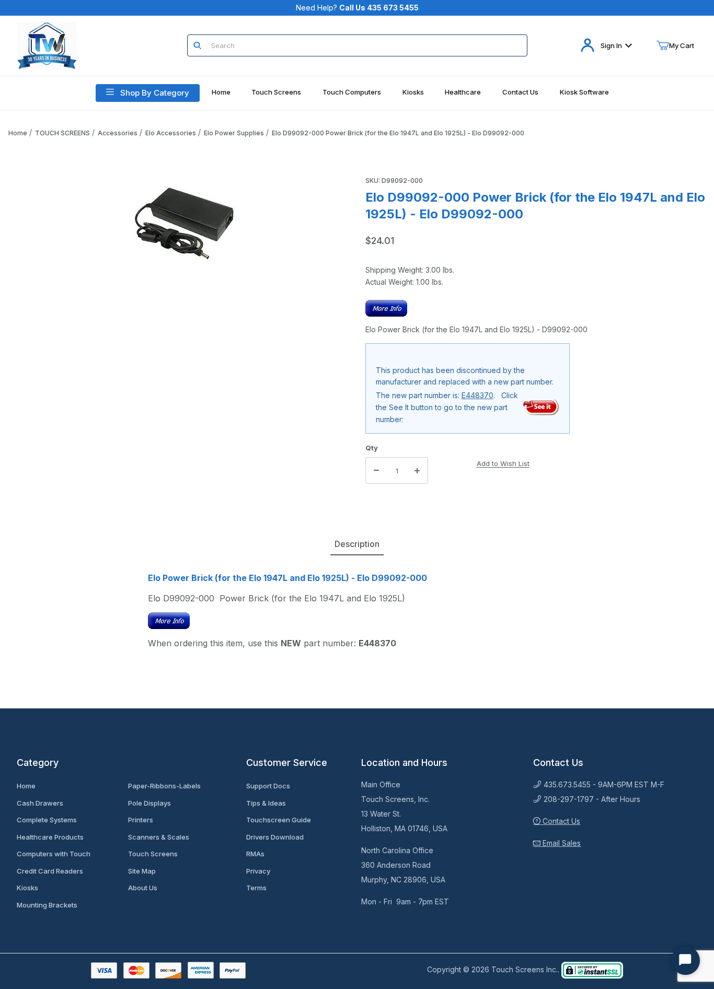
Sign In (611, 45)
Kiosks (27, 887)
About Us (142, 887)
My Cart (681, 45)
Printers (140, 820)
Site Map (142, 871)
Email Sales (560, 843)
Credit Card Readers (50, 871)
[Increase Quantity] (417, 471)
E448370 (477, 395)
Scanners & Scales (158, 837)
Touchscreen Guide (278, 820)
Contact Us (560, 821)
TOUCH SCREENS (62, 133)
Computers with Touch (53, 854)
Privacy (258, 871)
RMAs (255, 854)
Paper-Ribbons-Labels (164, 786)
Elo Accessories (170, 133)
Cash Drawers (40, 803)
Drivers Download (275, 837)
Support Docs (268, 786)
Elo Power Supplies (234, 133)
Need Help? (357, 7)
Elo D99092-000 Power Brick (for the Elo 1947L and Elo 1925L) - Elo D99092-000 (398, 133)
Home (17, 133)
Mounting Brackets (47, 905)
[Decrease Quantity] (376, 471)
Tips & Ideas (266, 803)
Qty (371, 448)
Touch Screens (153, 854)
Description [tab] (357, 544)
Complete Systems (47, 820)
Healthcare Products (50, 837)
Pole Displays (149, 803)
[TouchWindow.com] (47, 44)
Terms (256, 887)
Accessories (117, 133)
